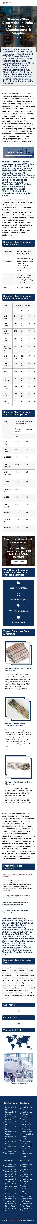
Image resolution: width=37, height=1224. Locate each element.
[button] (29, 152)
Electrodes (11, 38)
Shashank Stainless (14, 1220)
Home (3, 38)
